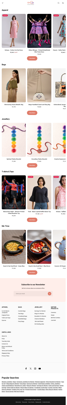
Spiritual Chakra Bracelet (14, 159)
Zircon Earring (9, 391)
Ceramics (53, 312)
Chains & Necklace (39, 319)
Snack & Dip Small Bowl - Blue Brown (39, 266)
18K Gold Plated (39, 321)
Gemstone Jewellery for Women (25, 381)
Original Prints (5, 315)
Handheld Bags (22, 319)
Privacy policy (24, 402)
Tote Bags (21, 313)
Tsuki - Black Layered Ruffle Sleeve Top (39, 211)
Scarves (4, 320)
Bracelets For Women (40, 316)
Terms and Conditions (8, 350)
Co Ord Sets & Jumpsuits (5, 311)
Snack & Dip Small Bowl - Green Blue (14, 266)
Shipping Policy (6, 353)
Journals (53, 320)
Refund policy (18, 402)
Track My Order (6, 341)
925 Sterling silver (39, 324)
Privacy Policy (5, 356)
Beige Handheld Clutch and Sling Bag (39, 104)
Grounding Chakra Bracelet (39, 159)
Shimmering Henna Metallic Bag (13, 104)
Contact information (46, 402)
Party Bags (21, 321)
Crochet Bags (21, 311)
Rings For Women (39, 313)
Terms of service (31, 402)
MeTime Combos (55, 317)
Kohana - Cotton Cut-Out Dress (14, 50)
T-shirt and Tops (6, 318)
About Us (4, 336)
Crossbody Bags (22, 316)
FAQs (3, 338)
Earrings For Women (40, 311)
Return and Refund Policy (7, 347)
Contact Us (5, 344)
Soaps (52, 315)
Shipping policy (38, 402)
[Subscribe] (49, 293)
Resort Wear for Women (27, 387)
